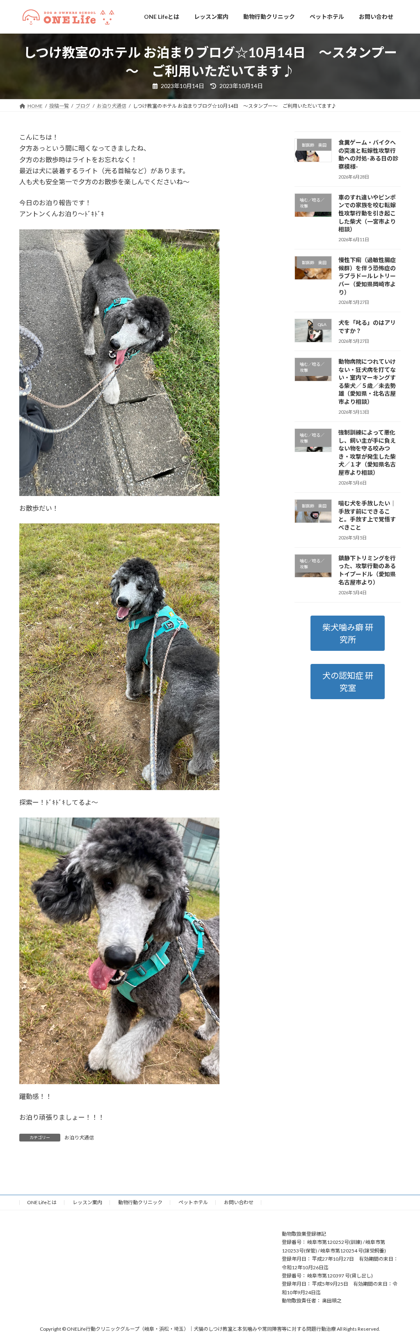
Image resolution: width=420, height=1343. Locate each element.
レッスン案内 (87, 1202)
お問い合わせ (238, 1202)
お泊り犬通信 (79, 1138)
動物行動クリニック (140, 1202)
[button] (347, 633)
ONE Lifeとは (42, 1202)
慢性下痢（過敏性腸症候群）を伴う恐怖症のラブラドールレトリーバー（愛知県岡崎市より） (367, 275)
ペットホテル (193, 1202)
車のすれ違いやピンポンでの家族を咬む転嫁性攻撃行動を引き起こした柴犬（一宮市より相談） (367, 213)
